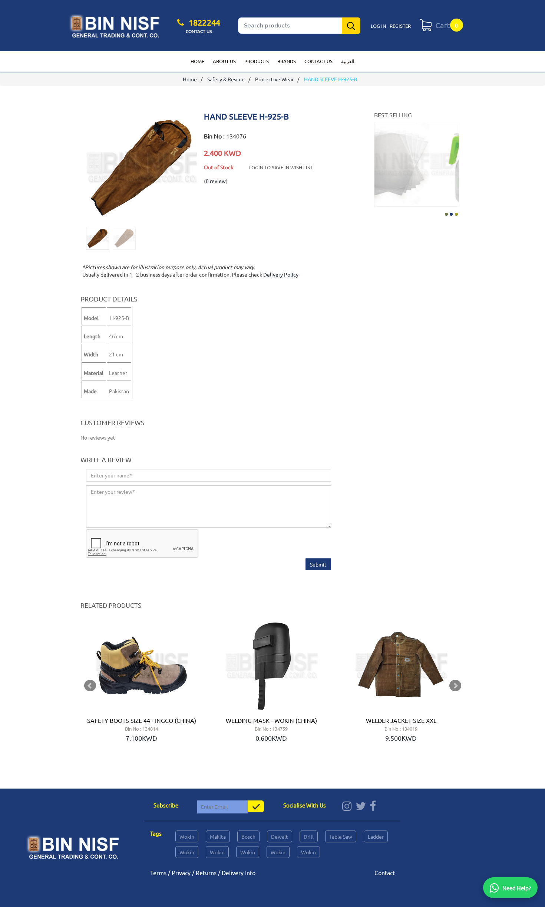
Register (400, 26)
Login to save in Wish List (281, 167)
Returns (206, 872)
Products (256, 61)
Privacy (181, 872)
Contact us (318, 61)
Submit (318, 564)
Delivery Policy (280, 274)
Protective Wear (274, 79)
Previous (380, 163)
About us (224, 61)
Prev (90, 686)
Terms (158, 872)
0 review (216, 180)
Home (197, 61)
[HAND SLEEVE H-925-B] (141, 219)
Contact (384, 872)
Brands (286, 61)
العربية (347, 61)
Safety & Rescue (226, 79)
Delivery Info (238, 872)
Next (452, 163)
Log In (378, 26)
